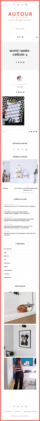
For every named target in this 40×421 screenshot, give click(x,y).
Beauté (6, 256)
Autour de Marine (20, 84)
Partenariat (8, 270)
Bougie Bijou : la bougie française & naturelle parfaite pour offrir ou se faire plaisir (19, 219)
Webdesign (7, 277)
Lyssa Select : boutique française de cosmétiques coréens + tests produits (17, 212)
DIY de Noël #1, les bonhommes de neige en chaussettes (20, 189)
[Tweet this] (19, 62)
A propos (7, 411)
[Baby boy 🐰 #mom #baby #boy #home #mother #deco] (20, 308)
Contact (17, 411)
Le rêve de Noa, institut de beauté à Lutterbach (19, 206)
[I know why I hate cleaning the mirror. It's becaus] (20, 374)
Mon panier (20, 29)
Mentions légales (30, 411)
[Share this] (16, 62)
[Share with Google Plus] (21, 62)
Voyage (6, 274)
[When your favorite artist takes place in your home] (20, 341)
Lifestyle (7, 263)
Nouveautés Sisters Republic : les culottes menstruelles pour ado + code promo (18, 226)
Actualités (8, 249)
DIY (20, 186)
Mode (6, 266)
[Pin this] (23, 62)
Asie (5, 252)
